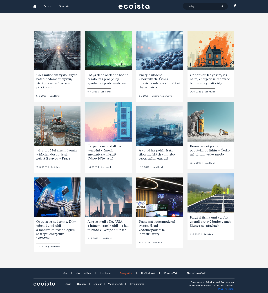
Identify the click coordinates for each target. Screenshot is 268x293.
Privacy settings (226, 289)
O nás (47, 6)
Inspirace (105, 273)
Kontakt (64, 6)
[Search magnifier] (222, 6)
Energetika (126, 273)
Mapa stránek (115, 284)
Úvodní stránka (35, 6)
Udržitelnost (148, 273)
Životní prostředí (196, 273)
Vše (65, 273)
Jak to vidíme (83, 273)
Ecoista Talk (170, 273)
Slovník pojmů (136, 284)
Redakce (82, 284)
